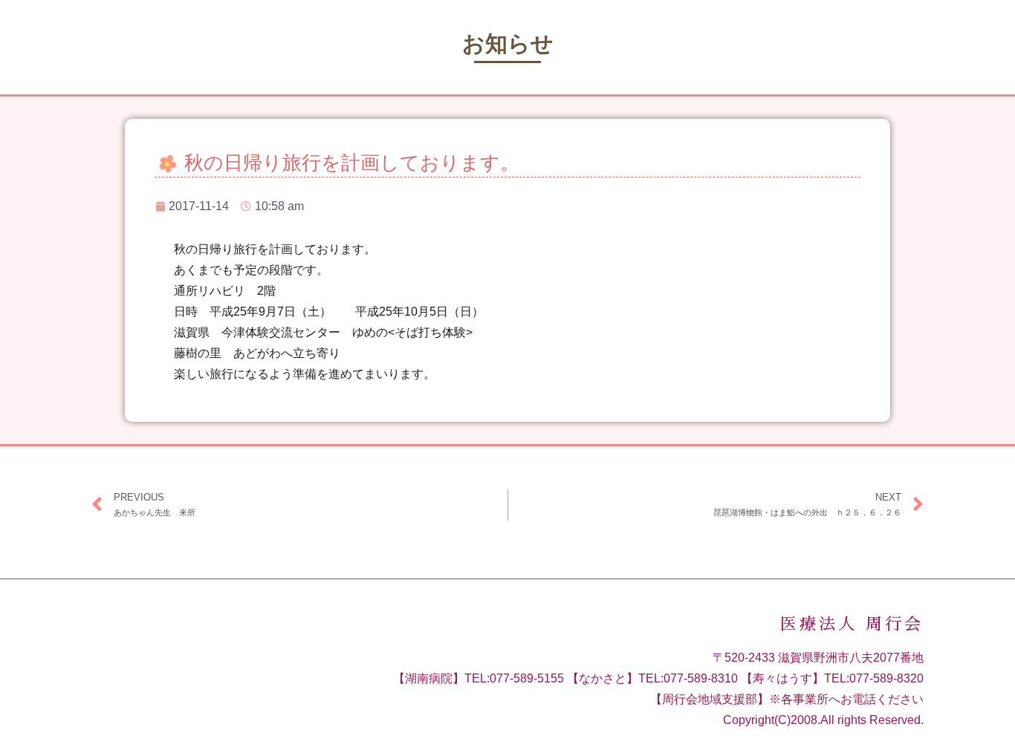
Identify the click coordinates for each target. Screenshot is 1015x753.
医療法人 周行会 (852, 624)
